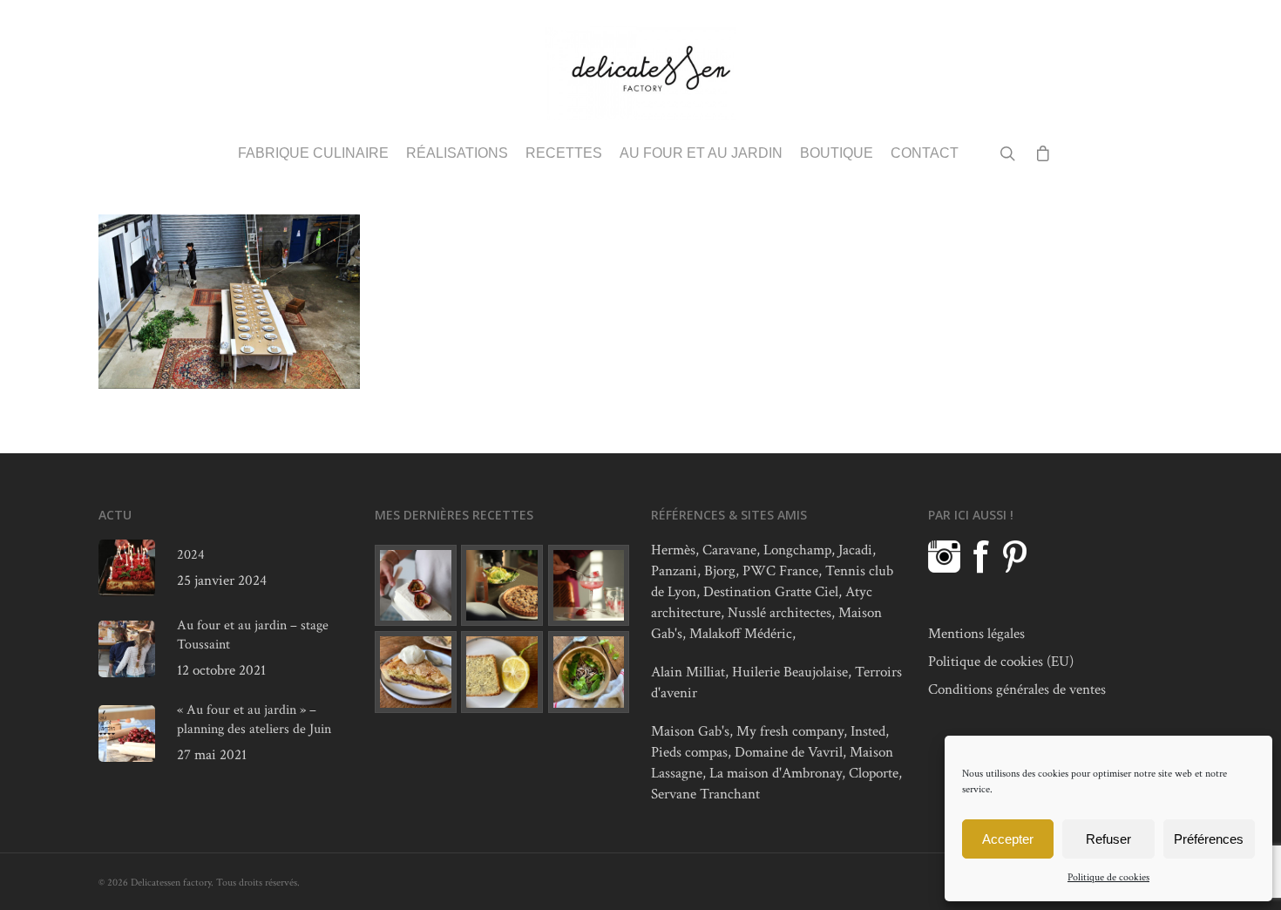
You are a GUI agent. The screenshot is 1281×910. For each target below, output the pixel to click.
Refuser (1108, 839)
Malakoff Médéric (740, 633)
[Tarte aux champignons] (502, 586)
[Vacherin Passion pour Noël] (416, 586)
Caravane (729, 550)
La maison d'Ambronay (775, 773)
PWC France (780, 571)
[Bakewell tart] (416, 672)
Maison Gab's (690, 731)
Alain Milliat (688, 672)
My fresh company (790, 731)
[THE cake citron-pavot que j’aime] (502, 672)
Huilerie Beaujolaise (790, 672)
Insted (868, 731)
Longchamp (797, 550)
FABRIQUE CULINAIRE (313, 153)
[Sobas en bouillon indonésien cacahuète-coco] (589, 672)
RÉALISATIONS (457, 153)
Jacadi (855, 550)
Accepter (1008, 839)
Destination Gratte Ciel (770, 591)
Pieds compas (689, 752)
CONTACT (925, 153)
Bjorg (719, 571)
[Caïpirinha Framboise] (589, 586)
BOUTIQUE (836, 153)
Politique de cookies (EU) (1001, 661)
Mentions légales (976, 633)
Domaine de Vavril (789, 752)
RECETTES (563, 153)
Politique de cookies (1108, 877)
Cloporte (873, 773)
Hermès (673, 550)
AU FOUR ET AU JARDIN (701, 153)
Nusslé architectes (779, 612)
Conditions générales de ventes (1017, 689)
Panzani (674, 571)
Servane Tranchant (705, 794)
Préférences (1209, 839)
